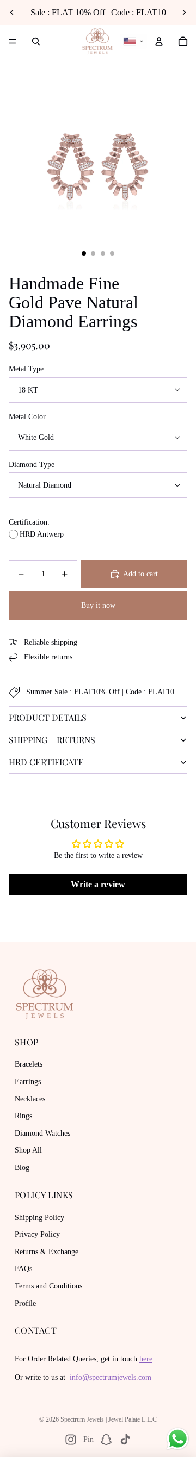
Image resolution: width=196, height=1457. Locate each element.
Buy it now (98, 605)
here (145, 1359)
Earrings (28, 1082)
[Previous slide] (12, 12)
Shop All (28, 1150)
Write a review (98, 884)
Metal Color (27, 417)
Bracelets (28, 1064)
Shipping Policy (39, 1217)
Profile (25, 1303)
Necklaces (30, 1099)
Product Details (48, 717)
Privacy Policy (37, 1234)
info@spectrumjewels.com (109, 1377)
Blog (22, 1167)
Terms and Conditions (48, 1286)
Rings (23, 1116)
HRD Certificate (46, 762)
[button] (133, 41)
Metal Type (26, 369)
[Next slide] (184, 12)
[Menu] (12, 41)
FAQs (23, 1269)
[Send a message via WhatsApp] (178, 1439)
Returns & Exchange (46, 1252)
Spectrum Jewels (82, 1419)
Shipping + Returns (52, 739)
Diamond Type (31, 464)
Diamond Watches (42, 1133)
